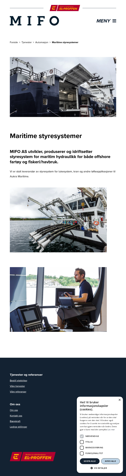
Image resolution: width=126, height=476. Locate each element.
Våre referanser (18, 391)
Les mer (111, 429)
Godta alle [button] (90, 461)
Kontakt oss (16, 415)
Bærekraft (15, 421)
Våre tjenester (17, 386)
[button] (100, 468)
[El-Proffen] (65, 8)
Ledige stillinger (18, 426)
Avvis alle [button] (110, 461)
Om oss (14, 410)
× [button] (119, 400)
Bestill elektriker (18, 380)
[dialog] (100, 435)
